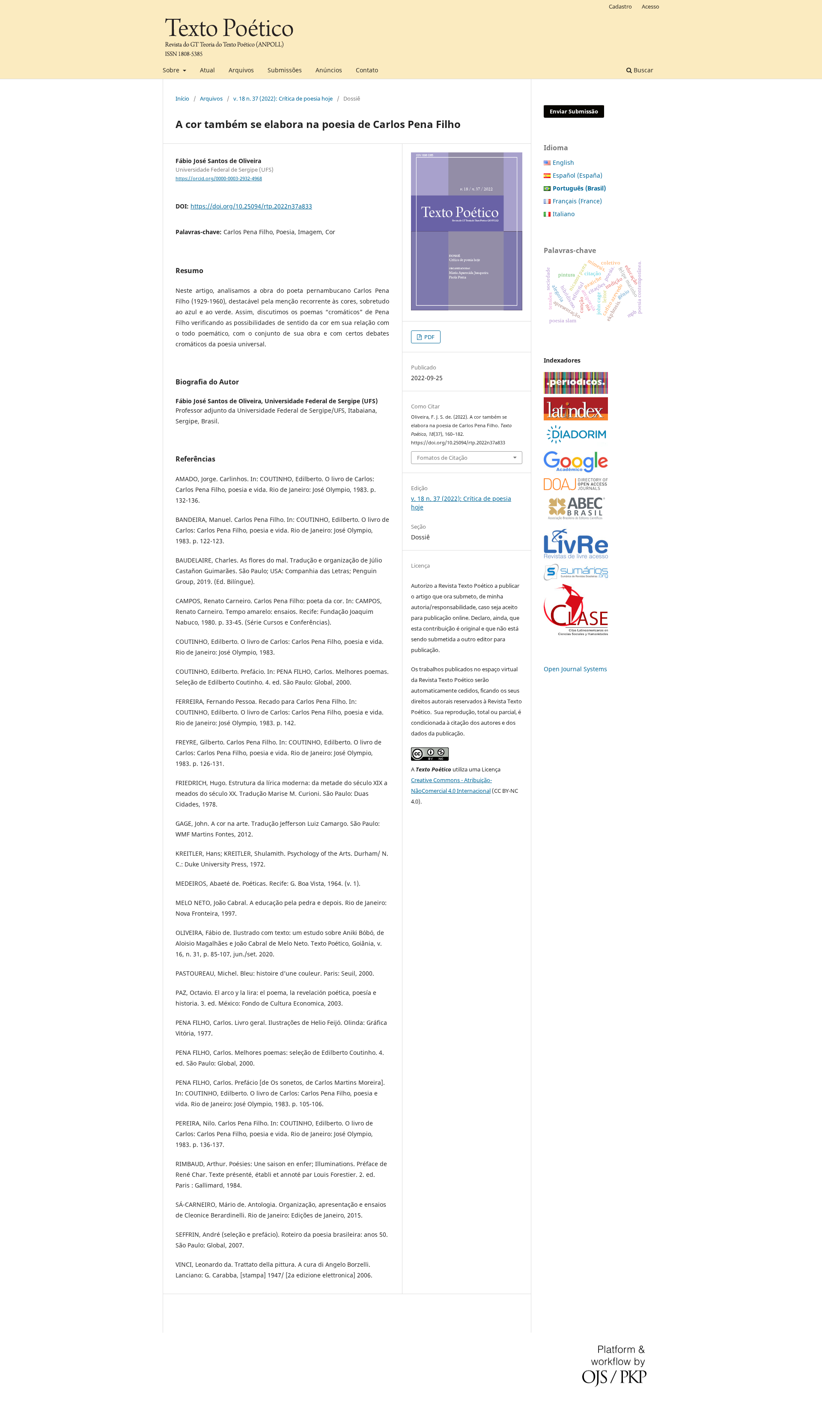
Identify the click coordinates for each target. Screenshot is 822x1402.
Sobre (172, 70)
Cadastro (620, 6)
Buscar (642, 70)
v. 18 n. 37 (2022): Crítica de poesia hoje (283, 98)
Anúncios (329, 70)
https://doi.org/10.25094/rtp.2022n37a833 (251, 206)
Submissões (285, 70)
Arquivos (241, 70)
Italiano (564, 214)
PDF (429, 337)
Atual (207, 70)
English (563, 162)
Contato (367, 70)
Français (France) (577, 201)
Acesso (650, 6)
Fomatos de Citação (442, 457)
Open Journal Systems (575, 669)
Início (182, 98)
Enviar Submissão (574, 111)
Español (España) (577, 175)
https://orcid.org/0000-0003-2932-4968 (219, 179)
